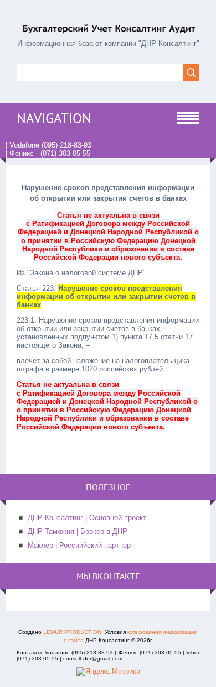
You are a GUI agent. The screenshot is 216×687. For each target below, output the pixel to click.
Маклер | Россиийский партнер (79, 545)
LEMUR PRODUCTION (72, 632)
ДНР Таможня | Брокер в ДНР (77, 531)
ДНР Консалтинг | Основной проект (87, 517)
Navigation (54, 118)
